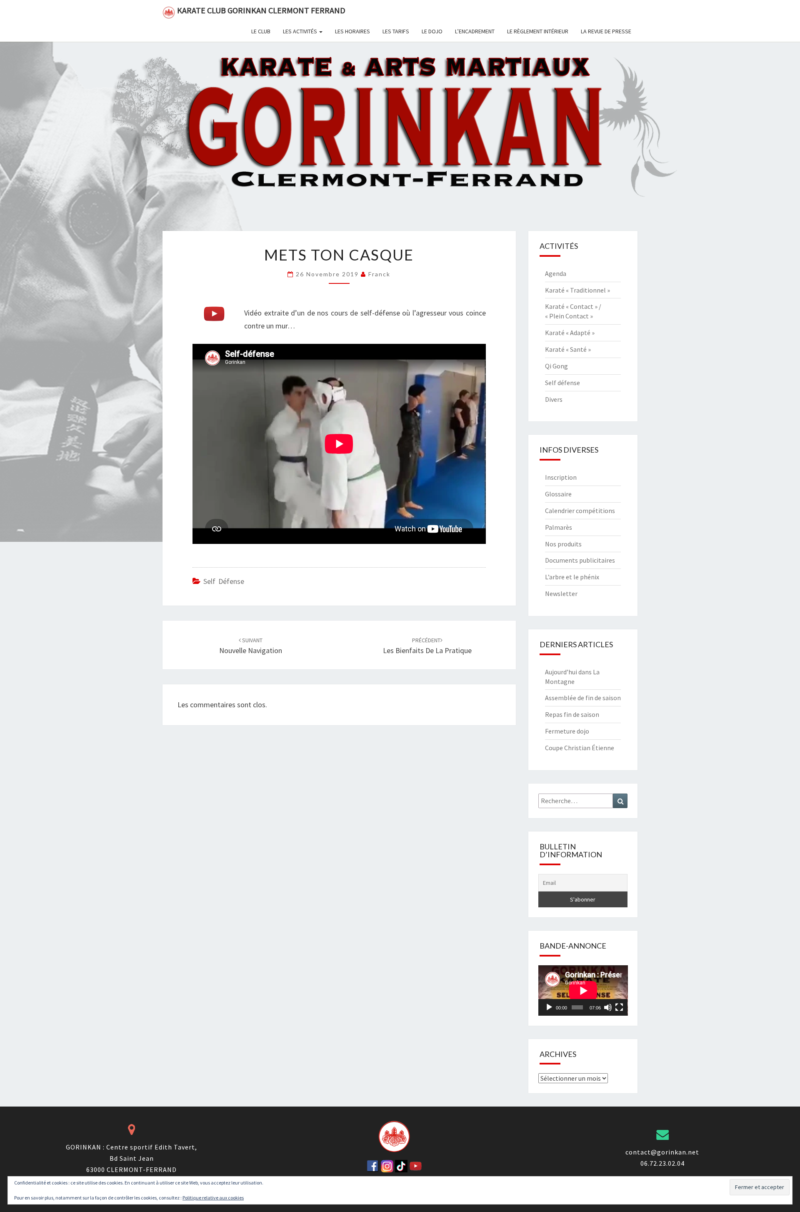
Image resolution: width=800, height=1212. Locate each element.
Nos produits (563, 544)
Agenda (555, 273)
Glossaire (558, 494)
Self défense (223, 581)
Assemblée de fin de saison (583, 698)
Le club (260, 31)
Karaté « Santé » (568, 349)
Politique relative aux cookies (213, 1197)
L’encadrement (475, 31)
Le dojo (432, 31)
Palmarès (558, 527)
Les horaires (352, 31)
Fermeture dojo (567, 731)
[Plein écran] (619, 1007)
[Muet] (608, 1007)
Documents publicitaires (580, 560)
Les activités (300, 31)
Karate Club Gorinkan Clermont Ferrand (261, 10)
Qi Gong (556, 366)
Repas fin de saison (572, 714)
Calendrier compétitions (580, 510)
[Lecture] (549, 1007)
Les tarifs (395, 31)
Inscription (561, 477)
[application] (583, 990)
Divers (553, 399)
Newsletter (561, 593)
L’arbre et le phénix (572, 577)
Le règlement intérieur (537, 31)
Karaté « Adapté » (570, 332)
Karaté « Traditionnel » (577, 290)
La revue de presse (606, 31)
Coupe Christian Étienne (579, 748)
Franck (379, 274)
